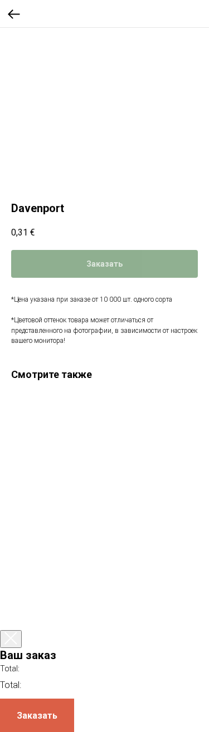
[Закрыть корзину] (11, 639)
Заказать (37, 715)
